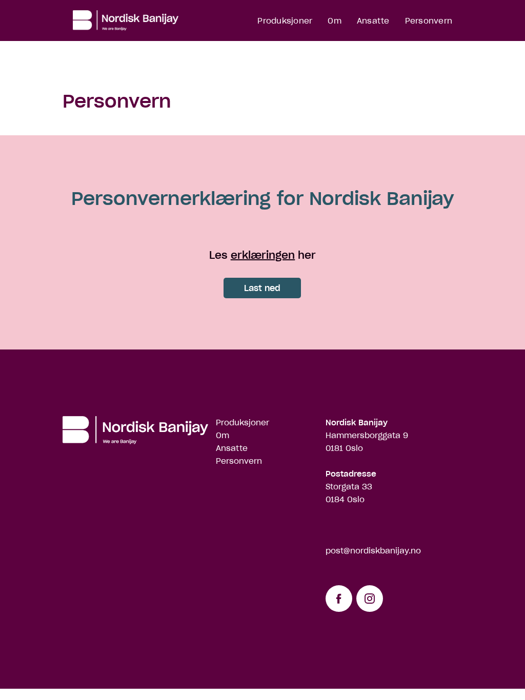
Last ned (262, 288)
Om (334, 21)
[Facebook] (339, 598)
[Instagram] (369, 598)
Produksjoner (284, 21)
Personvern (429, 21)
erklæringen (263, 255)
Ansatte (373, 21)
